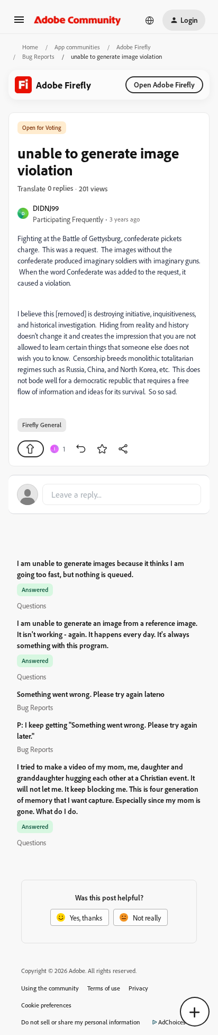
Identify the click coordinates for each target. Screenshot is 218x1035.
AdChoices (172, 1022)
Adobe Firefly (133, 47)
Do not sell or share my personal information (80, 1022)
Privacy (138, 988)
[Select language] (149, 20)
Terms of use (103, 988)
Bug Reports (38, 56)
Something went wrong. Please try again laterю (91, 693)
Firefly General (41, 425)
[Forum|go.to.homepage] (77, 20)
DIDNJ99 (46, 208)
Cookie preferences (46, 1005)
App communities (77, 47)
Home (30, 47)
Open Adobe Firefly (164, 84)
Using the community (50, 988)
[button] (19, 23)
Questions (31, 605)
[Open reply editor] (109, 494)
